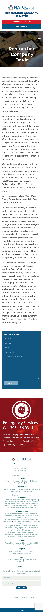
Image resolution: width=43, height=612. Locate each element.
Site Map (21, 610)
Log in (9, 559)
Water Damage (23, 489)
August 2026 (9, 543)
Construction (28, 491)
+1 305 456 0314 (25, 475)
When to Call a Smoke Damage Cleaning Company (21, 502)
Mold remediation (15, 551)
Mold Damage (16, 491)
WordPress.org (21, 561)
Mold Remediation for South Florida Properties (21, 500)
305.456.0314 (21, 26)
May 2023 (26, 545)
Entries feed (18, 559)
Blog (27, 483)
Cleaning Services (9, 489)
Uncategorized (29, 551)
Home (7, 481)
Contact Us (25, 481)
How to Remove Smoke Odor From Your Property (21, 503)
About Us (16, 481)
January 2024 (20, 543)
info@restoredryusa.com (21, 464)
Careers (34, 481)
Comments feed (30, 559)
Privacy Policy (18, 483)
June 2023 (16, 545)
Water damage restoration (22, 553)
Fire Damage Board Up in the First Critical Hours (21, 505)
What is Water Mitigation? (26, 533)
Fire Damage (35, 489)
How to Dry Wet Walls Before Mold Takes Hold (21, 507)
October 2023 (33, 543)
